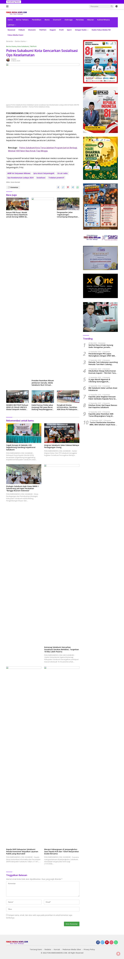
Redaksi (13, 59)
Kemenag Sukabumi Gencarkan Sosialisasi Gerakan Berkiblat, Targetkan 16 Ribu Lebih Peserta (61, 649)
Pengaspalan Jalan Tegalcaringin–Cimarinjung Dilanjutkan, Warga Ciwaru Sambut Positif (67, 214)
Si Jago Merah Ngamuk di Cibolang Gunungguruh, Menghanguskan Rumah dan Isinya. (101, 380)
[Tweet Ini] (63, 187)
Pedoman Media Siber (72, 949)
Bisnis (47, 20)
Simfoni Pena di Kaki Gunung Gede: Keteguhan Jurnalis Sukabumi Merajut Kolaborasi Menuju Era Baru (101, 346)
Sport (69, 30)
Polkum (22, 30)
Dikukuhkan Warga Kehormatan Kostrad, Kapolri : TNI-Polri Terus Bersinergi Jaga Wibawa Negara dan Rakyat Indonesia (103, 372)
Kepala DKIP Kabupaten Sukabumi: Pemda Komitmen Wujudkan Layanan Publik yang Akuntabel (22, 851)
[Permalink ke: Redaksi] (8, 60)
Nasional (11, 30)
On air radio (62, 173)
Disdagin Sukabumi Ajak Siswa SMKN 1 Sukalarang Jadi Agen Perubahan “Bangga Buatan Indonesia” (22, 488)
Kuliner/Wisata (103, 20)
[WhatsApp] (116, 942)
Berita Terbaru (22, 20)
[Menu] (7, 6)
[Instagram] (111, 942)
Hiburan (90, 20)
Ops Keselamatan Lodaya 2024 (20, 177)
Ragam (53, 30)
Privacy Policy (89, 949)
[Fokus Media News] (16, 13)
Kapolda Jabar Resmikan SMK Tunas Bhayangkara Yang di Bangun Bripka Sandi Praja (101, 415)
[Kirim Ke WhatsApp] (77, 187)
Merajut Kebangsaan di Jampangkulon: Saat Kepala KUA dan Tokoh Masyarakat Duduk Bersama (61, 851)
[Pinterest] (107, 942)
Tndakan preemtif (56, 177)
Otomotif (57, 20)
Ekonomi (32, 30)
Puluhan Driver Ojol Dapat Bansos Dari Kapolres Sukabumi (103, 406)
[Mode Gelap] (116, 6)
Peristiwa (80, 20)
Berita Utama (11, 46)
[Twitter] (102, 942)
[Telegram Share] (73, 187)
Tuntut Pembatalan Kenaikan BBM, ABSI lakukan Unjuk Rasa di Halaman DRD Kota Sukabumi (103, 423)
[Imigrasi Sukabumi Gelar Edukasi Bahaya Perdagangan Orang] (61, 433)
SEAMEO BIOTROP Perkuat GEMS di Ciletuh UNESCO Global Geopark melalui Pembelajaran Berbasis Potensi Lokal (17, 407)
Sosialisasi (41, 177)
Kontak (57, 949)
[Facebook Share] (58, 187)
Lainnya (11, 25)
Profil (61, 30)
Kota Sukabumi (23, 46)
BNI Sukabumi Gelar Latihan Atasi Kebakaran (103, 389)
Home (10, 20)
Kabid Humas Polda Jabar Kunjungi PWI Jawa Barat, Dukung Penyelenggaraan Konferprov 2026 (42, 407)
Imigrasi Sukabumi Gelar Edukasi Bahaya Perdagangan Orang (61, 446)
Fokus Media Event (15, 35)
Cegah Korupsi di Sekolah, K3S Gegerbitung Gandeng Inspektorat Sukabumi (20, 447)
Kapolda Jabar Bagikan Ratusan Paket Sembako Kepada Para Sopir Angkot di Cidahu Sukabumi (103, 398)
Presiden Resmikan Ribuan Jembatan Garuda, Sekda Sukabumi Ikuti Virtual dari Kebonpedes (43, 382)
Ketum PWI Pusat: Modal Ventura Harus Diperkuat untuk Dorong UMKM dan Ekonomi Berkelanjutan (17, 214)
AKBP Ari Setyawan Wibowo (18, 173)
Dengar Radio (81, 30)
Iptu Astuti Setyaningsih (44, 173)
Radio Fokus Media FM (101, 30)
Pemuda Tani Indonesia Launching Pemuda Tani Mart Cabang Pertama (103, 363)
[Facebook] (98, 942)
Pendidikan (36, 20)
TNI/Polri (42, 30)
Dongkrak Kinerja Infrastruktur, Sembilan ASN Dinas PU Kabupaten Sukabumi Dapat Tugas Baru (67, 407)
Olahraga (69, 20)
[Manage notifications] (118, 954)
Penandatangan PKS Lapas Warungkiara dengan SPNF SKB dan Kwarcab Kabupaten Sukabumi (102, 355)
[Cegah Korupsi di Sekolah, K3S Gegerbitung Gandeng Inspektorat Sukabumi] (23, 433)
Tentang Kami (36, 949)
